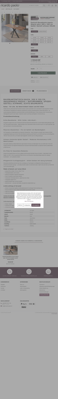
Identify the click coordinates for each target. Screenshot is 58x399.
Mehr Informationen (29, 201)
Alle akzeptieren (36, 205)
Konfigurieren (27, 205)
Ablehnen (20, 205)
